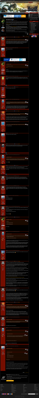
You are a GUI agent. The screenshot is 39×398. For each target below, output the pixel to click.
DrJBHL (3, 254)
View (6, 50)
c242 (3, 147)
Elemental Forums (17, 261)
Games (5, 0)
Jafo (3, 90)
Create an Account (36, 387)
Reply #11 (7, 154)
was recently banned (14, 26)
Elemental (12, 386)
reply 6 (11, 319)
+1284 (3, 161)
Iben (3, 51)
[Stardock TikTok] (33, 36)
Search (5, 14)
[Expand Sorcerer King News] (30, 27)
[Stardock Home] (0, 0)
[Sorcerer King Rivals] (32, 8)
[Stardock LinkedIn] (35, 36)
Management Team (25, 387)
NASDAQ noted (8, 23)
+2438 (3, 68)
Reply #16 (7, 206)
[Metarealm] (21, 2)
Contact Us (24, 391)
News (10, 0)
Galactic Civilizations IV (14, 387)
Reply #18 (7, 231)
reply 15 (11, 219)
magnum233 (3, 179)
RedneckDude (3, 125)
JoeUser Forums (16, 47)
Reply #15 (7, 195)
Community (8, 0)
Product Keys (35, 388)
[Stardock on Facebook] (32, 35)
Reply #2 (7, 47)
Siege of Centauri (13, 391)
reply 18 (11, 304)
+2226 (3, 129)
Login (7, 14)
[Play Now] (30, 2)
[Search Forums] (38, 0)
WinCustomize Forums (17, 99)
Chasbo (3, 158)
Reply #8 (7, 121)
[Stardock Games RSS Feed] (36, 36)
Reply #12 (7, 165)
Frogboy (3, 65)
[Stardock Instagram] (35, 35)
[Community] (25, 2)
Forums (24, 392)
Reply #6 (7, 99)
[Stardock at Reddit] (31, 36)
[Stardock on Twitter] (31, 35)
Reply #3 (7, 61)
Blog (11, 0)
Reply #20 (7, 261)
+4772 (3, 257)
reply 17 (11, 348)
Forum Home (3, 14)
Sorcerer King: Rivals (13, 392)
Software (3, 0)
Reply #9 (7, 133)
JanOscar (3, 40)
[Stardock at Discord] (32, 36)
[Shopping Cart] (37, 0)
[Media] (8, 2)
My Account (35, 386)
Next (26, 372)
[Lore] (14, 2)
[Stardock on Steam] (36, 35)
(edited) (19, 261)
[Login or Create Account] (36, 0)
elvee (3, 291)
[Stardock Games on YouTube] (33, 35)
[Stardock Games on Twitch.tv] (34, 35)
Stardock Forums (16, 165)
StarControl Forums (17, 185)
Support (14, 0)
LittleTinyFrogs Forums (15, 20)
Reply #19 (7, 250)
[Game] (11, 2)
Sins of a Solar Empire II (14, 388)
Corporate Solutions (2, 386)
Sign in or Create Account (10, 380)
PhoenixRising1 (3, 114)
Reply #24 (7, 327)
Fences (1, 388)
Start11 (1, 387)
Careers (24, 388)
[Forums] (17, 2)
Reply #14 (7, 185)
